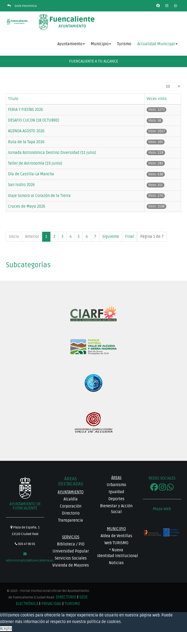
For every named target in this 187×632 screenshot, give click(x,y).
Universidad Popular (71, 551)
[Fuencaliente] (17, 22)
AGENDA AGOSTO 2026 (26, 131)
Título (13, 98)
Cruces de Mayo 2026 (26, 206)
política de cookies (104, 621)
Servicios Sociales (71, 558)
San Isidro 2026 (21, 184)
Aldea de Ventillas (116, 536)
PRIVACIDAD (51, 603)
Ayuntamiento (69, 44)
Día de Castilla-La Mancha (31, 174)
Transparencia (70, 520)
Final (129, 236)
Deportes (116, 499)
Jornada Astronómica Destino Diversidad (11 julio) (52, 152)
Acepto (6, 628)
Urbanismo (116, 484)
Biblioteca (66, 544)
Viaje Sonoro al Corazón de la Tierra (39, 195)
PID (81, 544)
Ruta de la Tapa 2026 (26, 142)
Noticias (116, 563)
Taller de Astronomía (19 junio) (35, 163)
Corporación (70, 506)
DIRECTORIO (66, 597)
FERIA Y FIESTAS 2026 (25, 109)
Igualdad (116, 492)
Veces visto (157, 98)
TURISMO (72, 603)
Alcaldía (71, 499)
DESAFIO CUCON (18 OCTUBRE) (33, 120)
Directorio (71, 513)
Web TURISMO (116, 543)
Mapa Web (162, 509)
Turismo (124, 44)
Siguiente (110, 236)
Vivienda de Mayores (70, 565)
